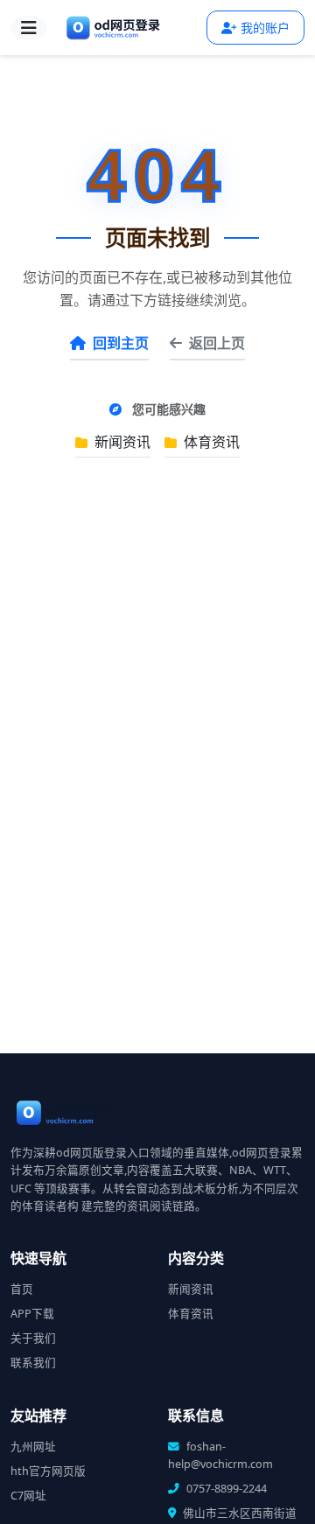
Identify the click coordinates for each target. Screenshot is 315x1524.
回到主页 (121, 343)
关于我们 (33, 1338)
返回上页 (217, 343)
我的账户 (265, 27)
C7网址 (28, 1495)
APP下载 (32, 1313)
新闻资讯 (120, 441)
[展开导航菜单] (28, 28)
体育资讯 (210, 441)
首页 (21, 1289)
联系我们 (33, 1362)
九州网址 (33, 1446)
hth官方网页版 (48, 1471)
